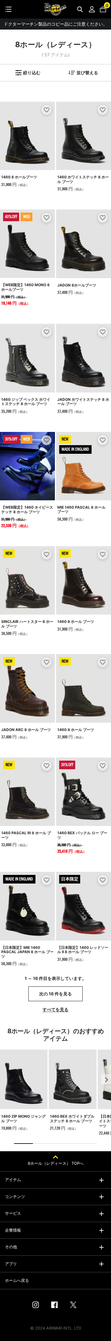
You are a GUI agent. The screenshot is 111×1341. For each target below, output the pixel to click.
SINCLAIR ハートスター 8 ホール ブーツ (27, 623)
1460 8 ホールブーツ (19, 177)
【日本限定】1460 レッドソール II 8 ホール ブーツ (82, 949)
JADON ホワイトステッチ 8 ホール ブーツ (83, 401)
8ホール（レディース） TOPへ (56, 1163)
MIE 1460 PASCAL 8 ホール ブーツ (81, 509)
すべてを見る (55, 1009)
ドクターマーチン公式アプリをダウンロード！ (55, 23)
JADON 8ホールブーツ (76, 285)
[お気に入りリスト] (46, 110)
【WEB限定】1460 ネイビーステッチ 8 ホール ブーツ (27, 509)
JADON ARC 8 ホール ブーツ (26, 729)
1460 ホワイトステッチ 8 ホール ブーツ (83, 179)
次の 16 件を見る (55, 993)
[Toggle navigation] (8, 9)
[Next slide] (106, 1079)
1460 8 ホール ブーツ (75, 621)
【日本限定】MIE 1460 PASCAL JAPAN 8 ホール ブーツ (27, 952)
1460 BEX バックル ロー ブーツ (82, 835)
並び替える (87, 72)
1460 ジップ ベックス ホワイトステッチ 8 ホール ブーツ (25, 401)
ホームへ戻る (17, 1280)
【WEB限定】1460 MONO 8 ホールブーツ (25, 286)
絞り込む (31, 72)
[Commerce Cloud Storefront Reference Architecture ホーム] (55, 9)
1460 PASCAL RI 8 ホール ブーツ (26, 835)
